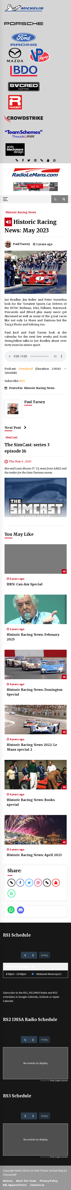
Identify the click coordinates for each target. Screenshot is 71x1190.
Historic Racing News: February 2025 (33, 637)
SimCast (12, 437)
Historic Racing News (21, 212)
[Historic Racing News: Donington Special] (36, 664)
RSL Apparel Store (15, 1185)
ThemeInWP (10, 1174)
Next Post (13, 428)
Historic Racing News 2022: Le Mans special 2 (32, 747)
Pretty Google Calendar (59, 1080)
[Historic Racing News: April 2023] (36, 829)
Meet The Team (26, 1181)
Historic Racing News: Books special (31, 802)
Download (26, 368)
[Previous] (25, 955)
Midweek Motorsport (48, 974)
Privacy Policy (49, 1181)
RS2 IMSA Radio (38, 992)
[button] (55, 199)
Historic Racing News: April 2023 (34, 855)
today (44, 955)
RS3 (55, 992)
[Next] (33, 955)
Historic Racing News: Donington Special (35, 692)
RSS (22, 381)
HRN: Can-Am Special (25, 584)
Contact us (37, 1185)
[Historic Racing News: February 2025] (36, 609)
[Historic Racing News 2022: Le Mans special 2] (36, 719)
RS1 (25, 992)
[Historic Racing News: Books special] (36, 774)
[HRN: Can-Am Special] (36, 559)
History (8, 1181)
